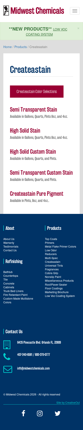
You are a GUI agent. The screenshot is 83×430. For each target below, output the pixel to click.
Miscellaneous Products (59, 280)
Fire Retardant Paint (15, 294)
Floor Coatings (54, 288)
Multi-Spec (51, 258)
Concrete (8, 283)
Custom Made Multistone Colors (18, 300)
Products (20, 47)
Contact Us (10, 250)
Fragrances (52, 269)
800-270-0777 (42, 354)
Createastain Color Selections (37, 91)
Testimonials (10, 246)
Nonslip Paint (53, 277)
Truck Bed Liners (13, 291)
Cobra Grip (51, 273)
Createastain (52, 261)
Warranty (8, 242)
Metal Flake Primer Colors (60, 246)
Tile (5, 279)
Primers (49, 242)
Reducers (51, 254)
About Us (8, 239)
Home (7, 47)
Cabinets (8, 287)
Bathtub (8, 272)
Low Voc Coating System (60, 296)
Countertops (10, 275)
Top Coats (51, 239)
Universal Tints (54, 265)
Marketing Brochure (57, 292)
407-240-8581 (24, 354)
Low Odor (51, 250)
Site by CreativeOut (68, 402)
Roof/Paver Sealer (56, 284)
